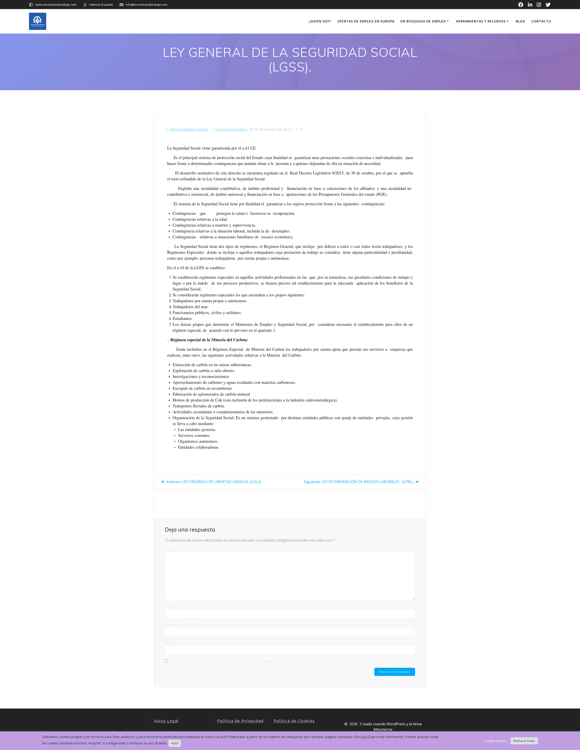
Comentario (175, 549)
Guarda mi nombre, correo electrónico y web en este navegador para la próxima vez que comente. (249, 661)
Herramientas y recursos (481, 21)
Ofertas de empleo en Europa (365, 21)
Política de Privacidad (240, 720)
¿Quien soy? (320, 21)
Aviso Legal (166, 720)
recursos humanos (231, 129)
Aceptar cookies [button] (496, 741)
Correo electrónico (181, 625)
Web (168, 643)
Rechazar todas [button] (524, 741)
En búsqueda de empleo (423, 21)
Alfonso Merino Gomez (188, 129)
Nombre (172, 606)
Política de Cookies (294, 720)
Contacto (541, 21)
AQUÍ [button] (174, 743)
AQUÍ (366, 737)
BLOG (520, 21)
